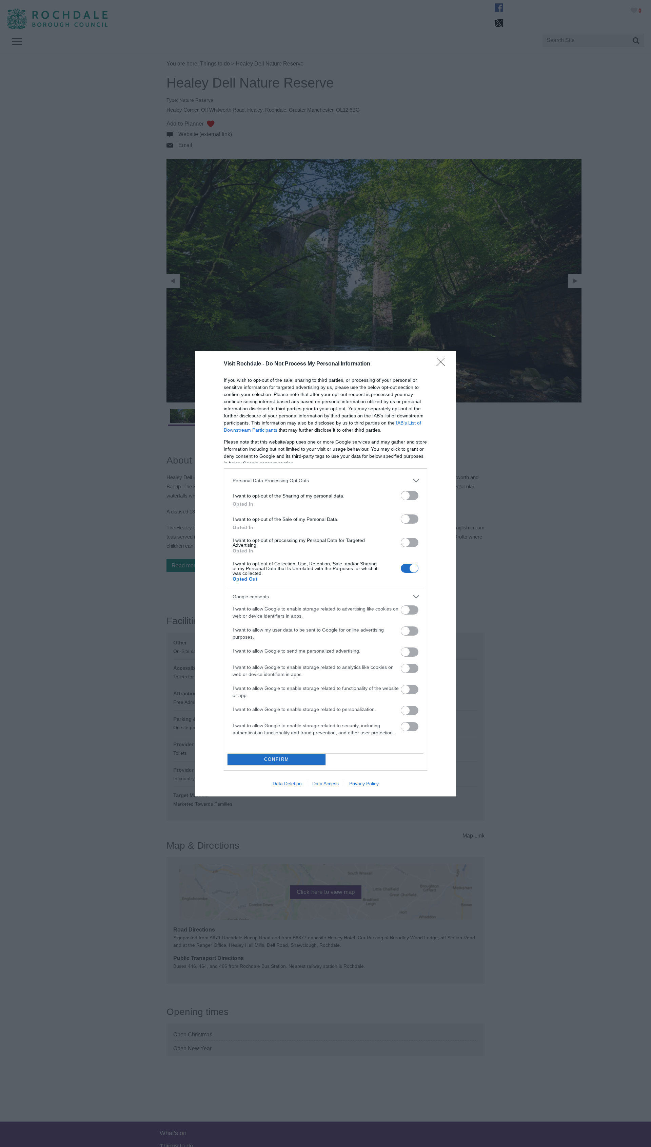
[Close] (442, 364)
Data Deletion (287, 783)
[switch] (409, 495)
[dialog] (325, 573)
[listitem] (325, 480)
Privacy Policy (364, 783)
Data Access (325, 783)
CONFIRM (276, 759)
